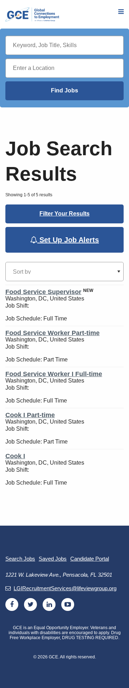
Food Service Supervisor (43, 291)
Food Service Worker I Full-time (53, 374)
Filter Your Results (64, 214)
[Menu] (121, 12)
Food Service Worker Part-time (52, 333)
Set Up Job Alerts (68, 240)
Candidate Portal (89, 559)
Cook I (15, 456)
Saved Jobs (53, 559)
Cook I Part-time (30, 415)
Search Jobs (20, 559)
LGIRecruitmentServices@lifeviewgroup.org (65, 588)
